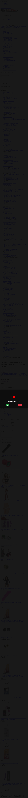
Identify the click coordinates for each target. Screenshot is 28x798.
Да (7, 405)
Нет (20, 405)
